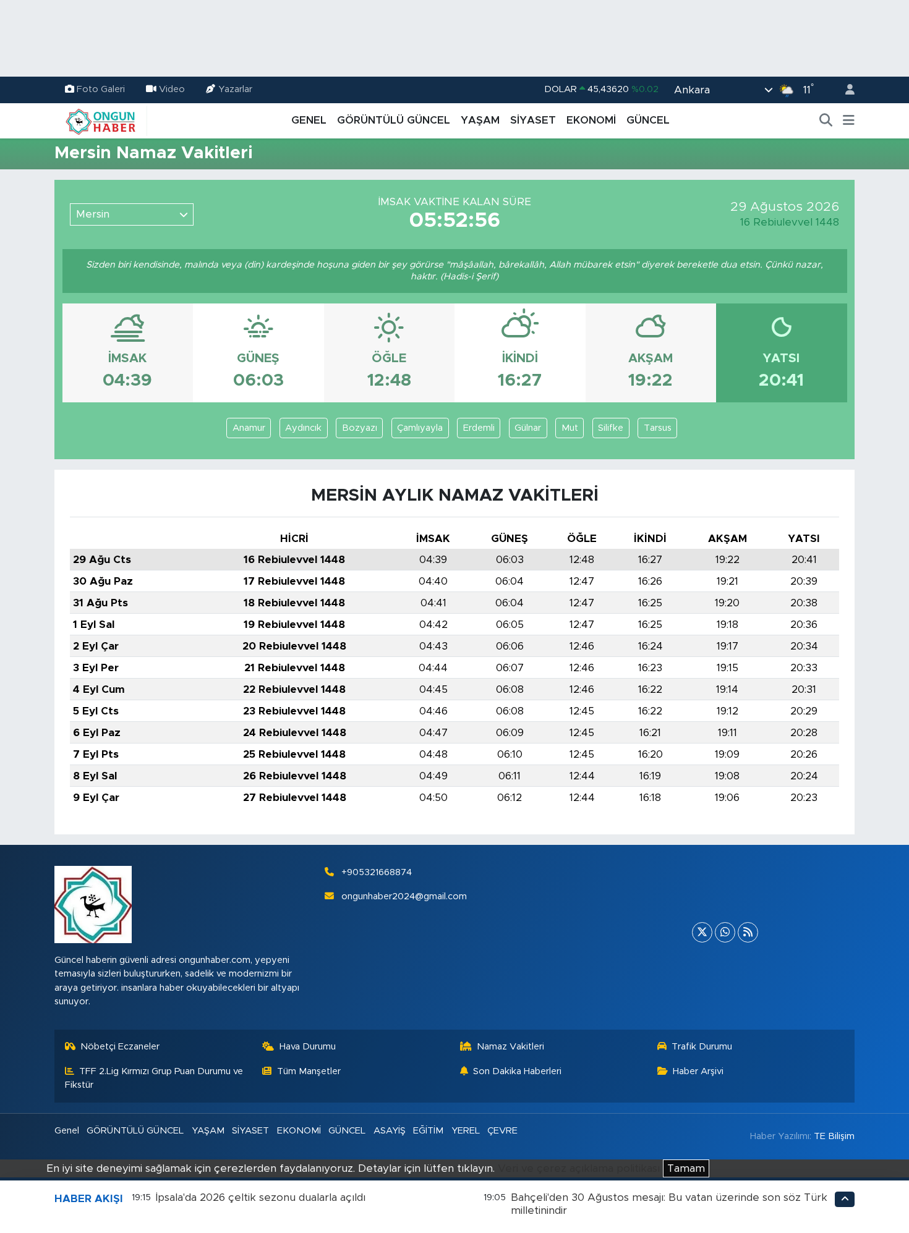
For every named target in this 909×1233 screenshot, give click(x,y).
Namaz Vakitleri (510, 1046)
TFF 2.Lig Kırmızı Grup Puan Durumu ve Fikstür (154, 1078)
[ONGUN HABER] (100, 120)
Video (172, 89)
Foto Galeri (101, 89)
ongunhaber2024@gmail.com (404, 896)
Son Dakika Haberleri (517, 1071)
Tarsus (658, 428)
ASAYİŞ (389, 1130)
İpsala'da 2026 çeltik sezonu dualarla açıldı (260, 1197)
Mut (569, 428)
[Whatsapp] (725, 932)
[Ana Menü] (849, 120)
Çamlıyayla (420, 428)
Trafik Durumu (702, 1046)
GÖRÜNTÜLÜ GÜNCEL (393, 120)
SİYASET (533, 120)
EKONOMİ (591, 120)
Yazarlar (235, 89)
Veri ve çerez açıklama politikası (579, 1168)
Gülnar (527, 428)
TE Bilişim (834, 1136)
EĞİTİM (428, 1130)
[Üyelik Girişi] (845, 90)
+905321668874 (376, 872)
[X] (702, 932)
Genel (66, 1130)
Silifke (610, 428)
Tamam (686, 1168)
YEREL (465, 1130)
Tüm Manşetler (309, 1071)
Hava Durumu (308, 1046)
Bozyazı (359, 428)
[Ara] (826, 120)
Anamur (249, 428)
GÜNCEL (648, 120)
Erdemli (479, 428)
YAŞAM (480, 120)
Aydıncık (303, 428)
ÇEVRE (502, 1130)
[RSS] (748, 932)
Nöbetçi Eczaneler (120, 1046)
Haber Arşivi (698, 1071)
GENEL (308, 120)
